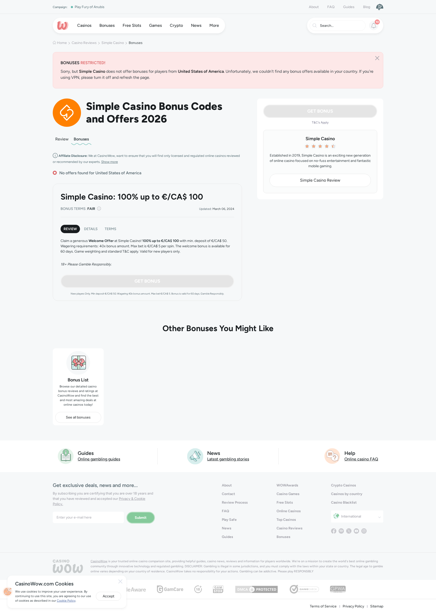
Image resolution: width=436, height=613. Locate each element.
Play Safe (229, 520)
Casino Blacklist (344, 502)
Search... (327, 25)
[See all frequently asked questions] (332, 455)
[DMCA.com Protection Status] (256, 588)
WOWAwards (287, 485)
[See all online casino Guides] (66, 455)
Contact (228, 494)
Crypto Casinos (343, 485)
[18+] (198, 588)
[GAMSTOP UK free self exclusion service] (218, 588)
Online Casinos (289, 511)
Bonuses (81, 139)
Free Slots (285, 502)
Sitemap (376, 606)
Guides (349, 7)
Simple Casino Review (320, 180)
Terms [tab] (110, 229)
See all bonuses (78, 417)
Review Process (235, 502)
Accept (108, 596)
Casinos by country (346, 494)
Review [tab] (70, 229)
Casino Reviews (84, 43)
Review (62, 139)
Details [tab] (91, 229)
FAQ (331, 7)
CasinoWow (99, 561)
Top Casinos (286, 520)
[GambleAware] (129, 589)
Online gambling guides (99, 459)
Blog (366, 7)
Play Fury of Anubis (89, 7)
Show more (109, 162)
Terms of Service (323, 606)
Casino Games (288, 494)
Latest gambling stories (228, 459)
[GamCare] (170, 588)
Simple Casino (112, 43)
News (226, 528)
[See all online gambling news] (195, 455)
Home (62, 43)
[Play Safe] (379, 7)
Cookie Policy (66, 600)
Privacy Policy (353, 606)
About (314, 7)
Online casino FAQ (361, 459)
